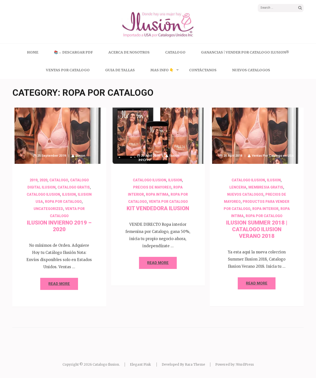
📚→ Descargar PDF (73, 52)
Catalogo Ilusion (43, 194)
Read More (59, 284)
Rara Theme (195, 364)
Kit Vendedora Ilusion (158, 208)
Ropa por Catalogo (63, 202)
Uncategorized (48, 209)
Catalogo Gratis (74, 187)
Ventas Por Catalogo (68, 70)
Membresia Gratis (265, 187)
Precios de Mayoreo (152, 187)
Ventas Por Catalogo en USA (273, 155)
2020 (43, 180)
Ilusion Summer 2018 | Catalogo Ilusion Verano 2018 (256, 229)
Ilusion (80, 155)
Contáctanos (203, 70)
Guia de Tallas (120, 70)
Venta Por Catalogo (168, 202)
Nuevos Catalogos (251, 70)
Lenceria (237, 187)
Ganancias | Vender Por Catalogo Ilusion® (245, 52)
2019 (34, 180)
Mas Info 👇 (162, 70)
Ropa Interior (265, 209)
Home (32, 52)
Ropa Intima (157, 194)
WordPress (245, 364)
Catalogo (175, 52)
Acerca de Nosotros (129, 52)
